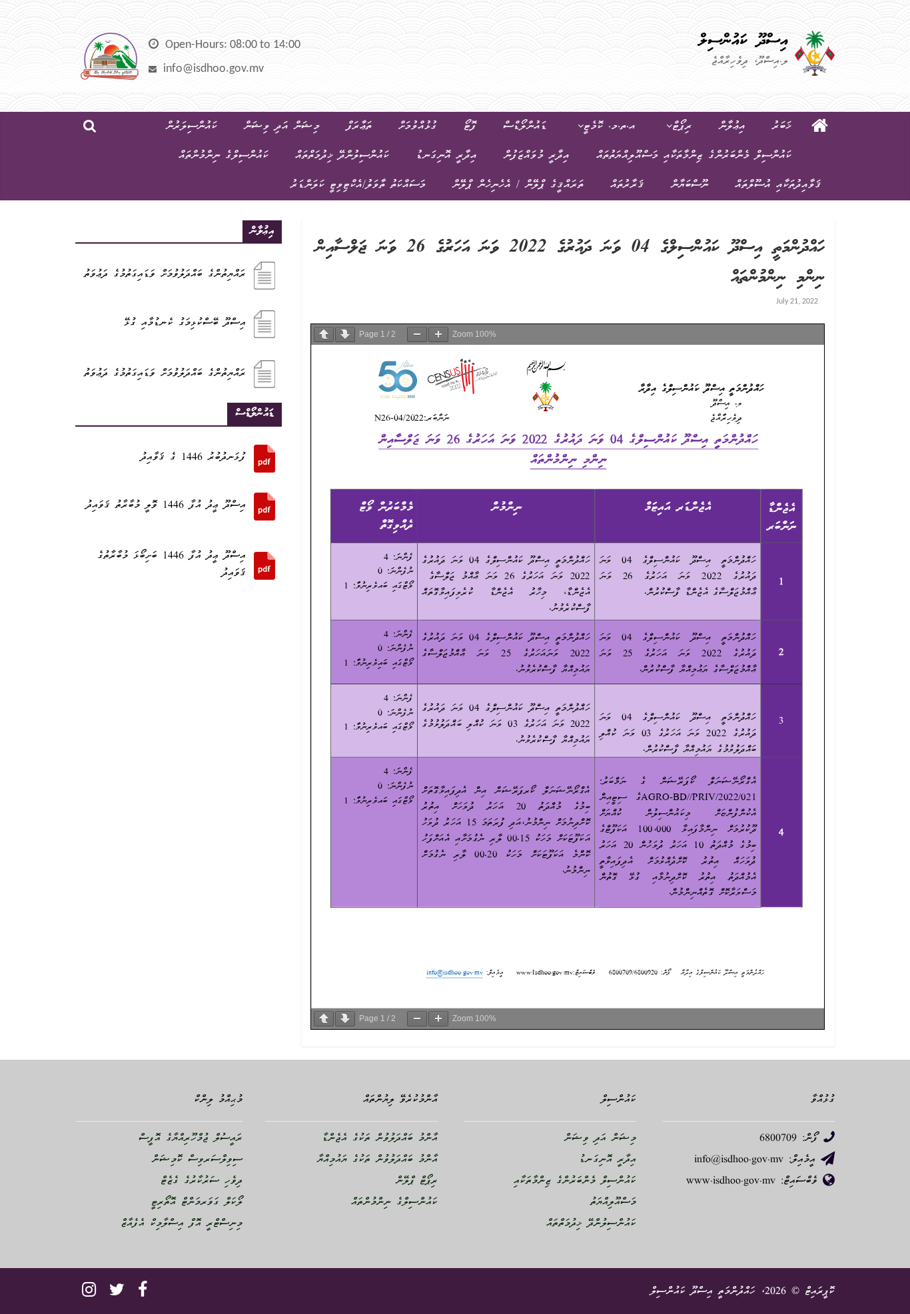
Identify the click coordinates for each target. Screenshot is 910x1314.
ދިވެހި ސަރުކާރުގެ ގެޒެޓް (201, 1182)
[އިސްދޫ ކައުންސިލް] (820, 127)
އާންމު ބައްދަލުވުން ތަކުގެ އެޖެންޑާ (380, 1139)
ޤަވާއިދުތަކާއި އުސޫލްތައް (778, 185)
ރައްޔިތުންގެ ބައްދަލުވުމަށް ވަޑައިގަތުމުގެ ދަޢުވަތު (165, 275)
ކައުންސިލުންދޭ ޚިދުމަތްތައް (342, 156)
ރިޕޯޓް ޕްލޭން (417, 1182)
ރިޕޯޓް (682, 126)
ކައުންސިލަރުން (191, 126)
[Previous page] (324, 334)
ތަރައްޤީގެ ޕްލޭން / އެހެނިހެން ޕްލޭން (518, 185)
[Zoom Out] (417, 334)
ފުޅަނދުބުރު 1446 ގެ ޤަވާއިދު (193, 458)
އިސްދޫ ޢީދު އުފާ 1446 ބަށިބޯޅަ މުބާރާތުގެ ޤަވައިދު (171, 565)
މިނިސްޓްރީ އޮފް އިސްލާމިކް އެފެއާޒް (181, 1224)
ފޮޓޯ (470, 126)
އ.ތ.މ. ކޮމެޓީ (610, 126)
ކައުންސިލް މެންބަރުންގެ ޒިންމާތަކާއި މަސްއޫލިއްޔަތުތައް (693, 156)
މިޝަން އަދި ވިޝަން (282, 126)
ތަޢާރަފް (359, 126)
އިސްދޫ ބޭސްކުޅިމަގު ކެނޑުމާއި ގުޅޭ (185, 323)
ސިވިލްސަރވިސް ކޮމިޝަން (197, 1160)
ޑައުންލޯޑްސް (525, 126)
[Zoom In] (438, 334)
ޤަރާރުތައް (627, 185)
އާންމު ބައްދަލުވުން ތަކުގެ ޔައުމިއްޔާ (377, 1160)
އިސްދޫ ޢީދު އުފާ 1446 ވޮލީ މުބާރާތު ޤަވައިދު (166, 506)
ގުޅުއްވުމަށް (417, 126)
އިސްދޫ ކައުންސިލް (743, 41)
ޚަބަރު (781, 126)
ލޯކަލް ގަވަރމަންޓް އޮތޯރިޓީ (196, 1203)
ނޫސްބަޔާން (689, 185)
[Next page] (345, 334)
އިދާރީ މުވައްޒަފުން (537, 156)
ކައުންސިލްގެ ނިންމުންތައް (223, 156)
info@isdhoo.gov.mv (213, 69)
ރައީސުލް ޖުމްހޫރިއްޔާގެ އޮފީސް (190, 1139)
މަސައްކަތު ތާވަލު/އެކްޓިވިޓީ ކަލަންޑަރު (358, 185)
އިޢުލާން (732, 126)
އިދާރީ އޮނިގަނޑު (446, 156)
